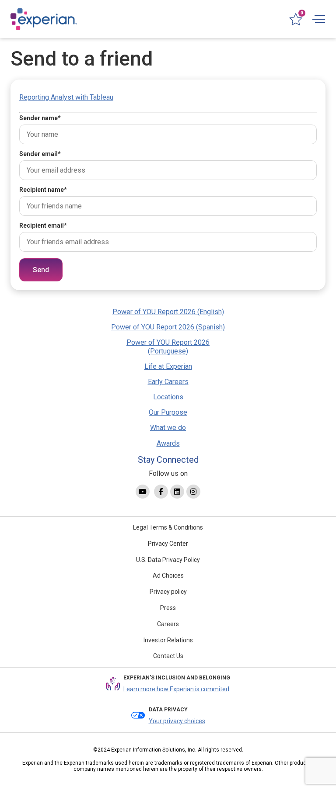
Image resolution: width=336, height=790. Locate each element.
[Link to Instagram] (193, 492)
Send (41, 270)
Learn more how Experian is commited (176, 689)
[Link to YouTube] (143, 492)
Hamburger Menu (319, 19)
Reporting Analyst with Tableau (66, 97)
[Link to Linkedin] (177, 492)
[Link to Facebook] (161, 492)
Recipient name (43, 190)
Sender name (40, 118)
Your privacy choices (177, 720)
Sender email (40, 154)
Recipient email (43, 225)
